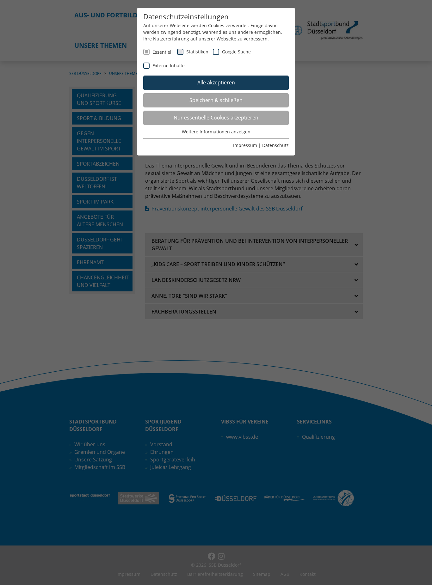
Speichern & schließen (216, 100)
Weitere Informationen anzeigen (216, 132)
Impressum (245, 145)
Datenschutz (275, 145)
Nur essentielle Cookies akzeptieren (216, 117)
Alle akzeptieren (216, 82)
